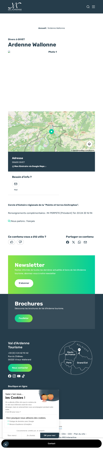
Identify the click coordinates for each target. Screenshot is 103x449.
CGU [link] (64, 434)
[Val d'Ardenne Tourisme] (14, 7)
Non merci (12, 435)
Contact (51, 443)
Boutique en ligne (17, 386)
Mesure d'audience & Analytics (20, 424)
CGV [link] (70, 434)
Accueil (42, 28)
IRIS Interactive (69, 437)
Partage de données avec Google (21, 421)
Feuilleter (24, 318)
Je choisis (31, 435)
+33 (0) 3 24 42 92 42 (18, 353)
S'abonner (24, 283)
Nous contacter (20, 367)
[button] (5, 444)
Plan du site (79, 434)
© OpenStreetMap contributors (82, 150)
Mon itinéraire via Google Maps (29, 166)
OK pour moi (49, 435)
